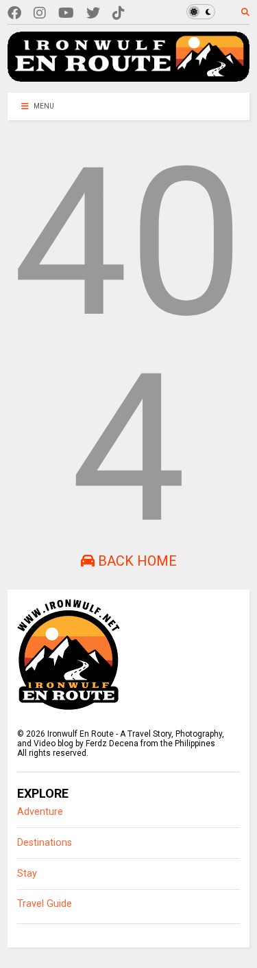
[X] (93, 13)
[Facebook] (14, 13)
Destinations (44, 843)
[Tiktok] (118, 13)
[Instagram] (40, 13)
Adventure (40, 812)
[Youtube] (66, 13)
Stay (27, 873)
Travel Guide (44, 904)
